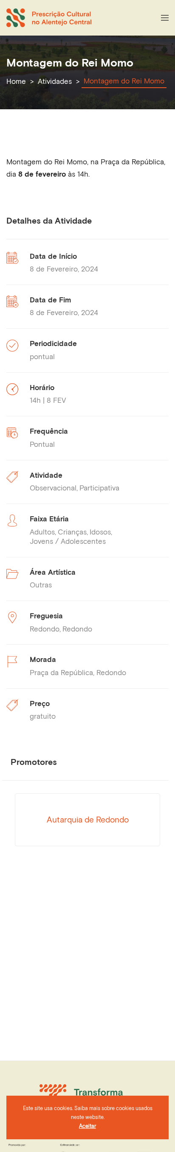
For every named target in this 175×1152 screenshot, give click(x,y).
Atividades (55, 81)
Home (16, 81)
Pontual (42, 444)
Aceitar (87, 1126)
